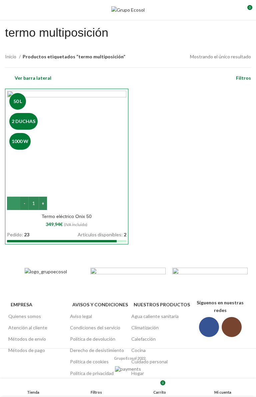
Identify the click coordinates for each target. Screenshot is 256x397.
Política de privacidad (92, 373)
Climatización (145, 327)
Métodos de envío (27, 339)
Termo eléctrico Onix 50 (67, 216)
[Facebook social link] (209, 327)
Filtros (243, 78)
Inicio (11, 56)
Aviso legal (81, 316)
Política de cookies (89, 361)
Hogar (137, 373)
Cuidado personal (149, 361)
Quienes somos (24, 316)
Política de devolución (92, 339)
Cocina (138, 350)
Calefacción (143, 339)
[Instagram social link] (232, 327)
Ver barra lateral (33, 78)
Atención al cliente (27, 327)
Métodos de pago (26, 350)
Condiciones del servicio (95, 327)
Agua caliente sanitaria (155, 316)
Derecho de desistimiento (97, 350)
